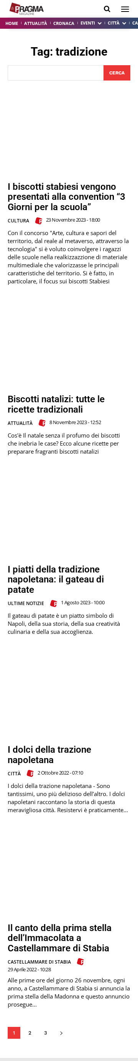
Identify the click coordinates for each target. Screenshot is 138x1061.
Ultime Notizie (26, 603)
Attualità (20, 423)
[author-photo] (40, 221)
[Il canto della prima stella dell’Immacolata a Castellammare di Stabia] (69, 872)
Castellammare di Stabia (39, 962)
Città (14, 773)
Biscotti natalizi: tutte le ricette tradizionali (56, 404)
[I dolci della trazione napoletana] (69, 694)
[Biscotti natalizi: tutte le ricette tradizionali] (69, 344)
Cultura (18, 220)
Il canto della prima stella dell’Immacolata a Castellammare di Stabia (60, 938)
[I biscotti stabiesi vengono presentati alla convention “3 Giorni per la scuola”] (69, 131)
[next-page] (61, 1033)
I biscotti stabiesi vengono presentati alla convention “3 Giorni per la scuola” (66, 196)
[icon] (107, 9)
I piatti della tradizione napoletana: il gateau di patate (56, 579)
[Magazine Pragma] (27, 9)
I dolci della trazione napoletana (49, 754)
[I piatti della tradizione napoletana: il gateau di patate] (69, 514)
